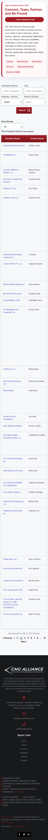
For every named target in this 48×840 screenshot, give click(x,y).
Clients (24, 757)
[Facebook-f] (19, 834)
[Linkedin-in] (28, 834)
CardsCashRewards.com (14, 145)
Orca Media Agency (11, 492)
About (24, 745)
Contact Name (37, 138)
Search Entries (31, 97)
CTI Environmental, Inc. (13, 614)
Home (24, 741)
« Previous (7, 638)
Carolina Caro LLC (11, 198)
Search (22, 110)
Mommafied (8, 390)
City (26, 86)
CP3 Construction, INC (13, 590)
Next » (24, 641)
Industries (24, 753)
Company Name (9, 86)
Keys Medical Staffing (12, 426)
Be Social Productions (12, 293)
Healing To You (9, 188)
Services (24, 749)
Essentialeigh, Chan (11, 300)
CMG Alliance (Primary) (13, 471)
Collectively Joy (10, 559)
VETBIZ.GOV (19, 792)
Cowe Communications (13, 580)
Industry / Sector (9, 97)
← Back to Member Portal (24, 20)
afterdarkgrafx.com (18, 826)
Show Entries (7, 122)
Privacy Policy (7, 822)
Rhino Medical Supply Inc (14, 284)
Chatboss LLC (9, 369)
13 (45, 638)
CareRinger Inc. (9, 155)
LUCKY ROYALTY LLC (12, 264)
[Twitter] (24, 834)
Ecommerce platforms (12, 568)
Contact (24, 760)
